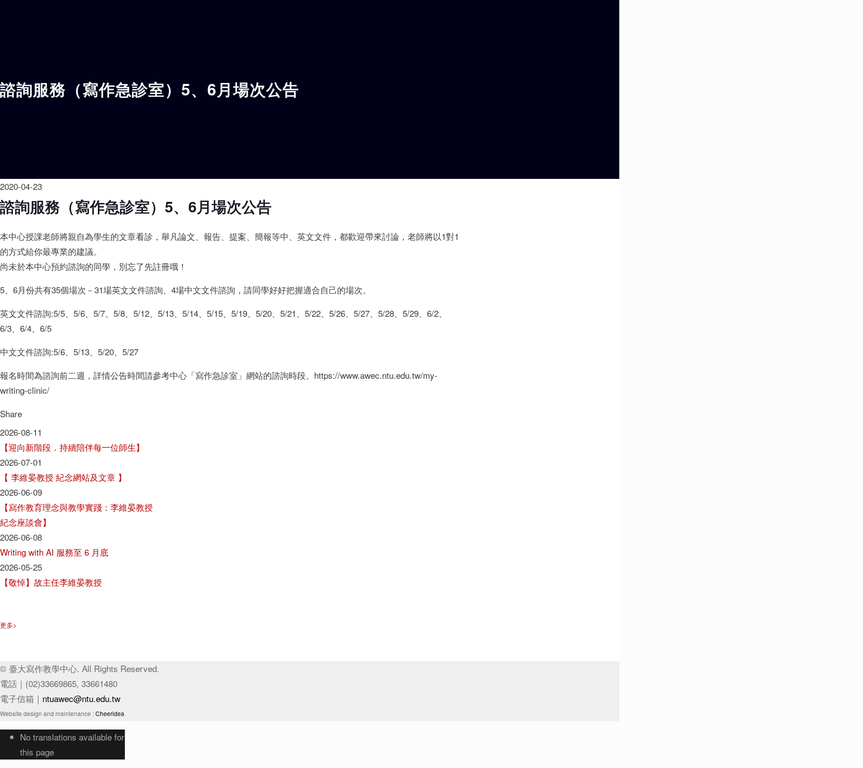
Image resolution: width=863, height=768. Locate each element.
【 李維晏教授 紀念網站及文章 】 (63, 477)
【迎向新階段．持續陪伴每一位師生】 (72, 447)
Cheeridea (109, 713)
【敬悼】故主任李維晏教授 (51, 582)
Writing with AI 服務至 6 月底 (54, 552)
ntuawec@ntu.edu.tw (81, 698)
